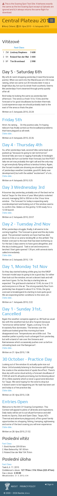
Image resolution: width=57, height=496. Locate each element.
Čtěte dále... (7, 133)
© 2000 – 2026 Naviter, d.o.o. (17, 493)
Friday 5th (12, 119)
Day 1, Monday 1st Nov (24, 266)
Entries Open (15, 401)
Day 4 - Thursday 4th (22, 144)
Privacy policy (28, 486)
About (14, 486)
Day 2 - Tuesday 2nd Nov (26, 223)
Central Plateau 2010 (27, 20)
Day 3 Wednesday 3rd (23, 187)
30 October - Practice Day (27, 359)
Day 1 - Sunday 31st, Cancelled (22, 311)
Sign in (50, 484)
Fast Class (19, 47)
